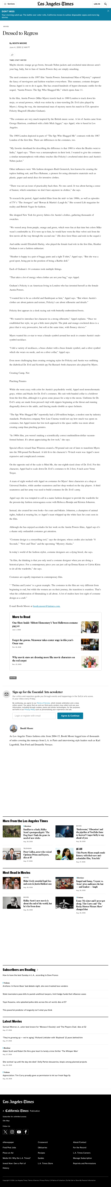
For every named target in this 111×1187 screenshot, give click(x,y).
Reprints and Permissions (84, 1163)
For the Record (79, 1148)
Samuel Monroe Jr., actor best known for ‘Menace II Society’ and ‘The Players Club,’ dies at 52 (44, 1027)
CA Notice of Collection (57, 1180)
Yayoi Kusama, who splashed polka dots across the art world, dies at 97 (34, 1002)
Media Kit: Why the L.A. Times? (17, 1158)
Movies (6, 26)
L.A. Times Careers (81, 1153)
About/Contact (79, 1142)
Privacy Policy (30, 710)
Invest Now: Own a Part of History (14, 1166)
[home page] (56, 4)
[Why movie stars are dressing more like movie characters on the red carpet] (90, 662)
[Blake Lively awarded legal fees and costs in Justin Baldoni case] (12, 883)
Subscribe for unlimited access (14, 1117)
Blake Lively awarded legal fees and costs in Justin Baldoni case (37, 882)
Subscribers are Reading (19, 970)
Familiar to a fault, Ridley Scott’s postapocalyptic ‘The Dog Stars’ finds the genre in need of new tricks (36, 834)
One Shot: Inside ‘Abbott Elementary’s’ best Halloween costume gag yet (45, 624)
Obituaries (42, 1148)
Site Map (6, 1121)
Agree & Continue (70, 716)
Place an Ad (8, 1153)
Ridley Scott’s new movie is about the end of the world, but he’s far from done (37, 903)
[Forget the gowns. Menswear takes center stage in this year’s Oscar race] (90, 644)
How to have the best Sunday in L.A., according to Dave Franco (30, 975)
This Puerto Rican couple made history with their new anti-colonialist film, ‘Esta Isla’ (90, 855)
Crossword (43, 1142)
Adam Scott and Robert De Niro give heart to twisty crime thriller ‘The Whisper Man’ (40, 1051)
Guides (41, 1158)
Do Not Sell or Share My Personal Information (81, 1180)
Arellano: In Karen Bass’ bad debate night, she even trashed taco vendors (35, 986)
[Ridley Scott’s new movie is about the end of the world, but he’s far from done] (12, 903)
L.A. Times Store (45, 1163)
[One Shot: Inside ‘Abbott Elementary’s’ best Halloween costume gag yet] (90, 627)
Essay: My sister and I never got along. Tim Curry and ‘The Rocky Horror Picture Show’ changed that (90, 905)
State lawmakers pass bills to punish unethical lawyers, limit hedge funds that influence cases (44, 994)
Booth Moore (26, 728)
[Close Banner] (108, 11)
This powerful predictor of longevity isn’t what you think (27, 1010)
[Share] (12, 55)
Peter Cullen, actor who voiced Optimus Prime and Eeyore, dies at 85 (37, 854)
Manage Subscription (82, 1158)
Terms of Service (43, 703)
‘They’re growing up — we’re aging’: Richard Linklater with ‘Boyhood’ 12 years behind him (43, 1038)
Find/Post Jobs (9, 1148)
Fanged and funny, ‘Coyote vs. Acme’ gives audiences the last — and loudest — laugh (89, 884)
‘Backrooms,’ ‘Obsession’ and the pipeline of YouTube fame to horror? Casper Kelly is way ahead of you (90, 834)
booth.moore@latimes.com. (46, 606)
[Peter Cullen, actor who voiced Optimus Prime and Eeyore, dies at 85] (12, 854)
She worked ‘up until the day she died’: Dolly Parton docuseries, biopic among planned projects (45, 1062)
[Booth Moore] (13, 728)
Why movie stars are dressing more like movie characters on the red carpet (43, 659)
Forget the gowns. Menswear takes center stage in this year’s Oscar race (42, 641)
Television (27, 848)
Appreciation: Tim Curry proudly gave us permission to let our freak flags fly (36, 1075)
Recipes (41, 1153)
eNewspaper (8, 1142)
